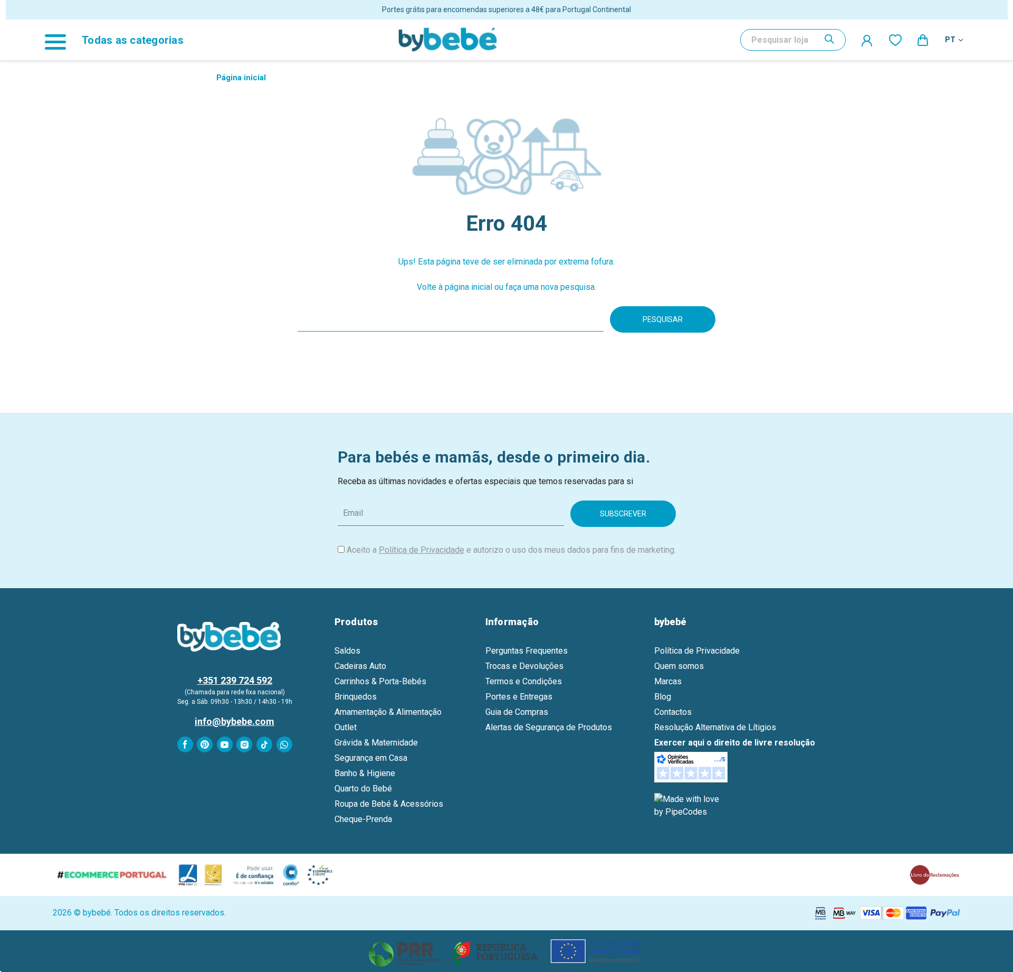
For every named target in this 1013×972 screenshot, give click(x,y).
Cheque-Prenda (363, 819)
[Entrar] (867, 40)
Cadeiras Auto (360, 666)
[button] (507, 951)
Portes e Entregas (518, 697)
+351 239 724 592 (234, 680)
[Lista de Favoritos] (895, 39)
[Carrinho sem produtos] (923, 39)
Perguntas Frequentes (526, 651)
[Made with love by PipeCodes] (688, 805)
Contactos (673, 712)
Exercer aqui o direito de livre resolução (734, 743)
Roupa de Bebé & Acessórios (389, 804)
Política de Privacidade (421, 550)
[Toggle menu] (61, 39)
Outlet (346, 727)
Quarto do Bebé (363, 789)
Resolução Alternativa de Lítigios (715, 727)
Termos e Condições (523, 681)
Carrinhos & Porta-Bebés (380, 681)
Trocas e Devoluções (524, 666)
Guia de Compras (516, 712)
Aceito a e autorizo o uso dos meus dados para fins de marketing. (511, 550)
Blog (662, 697)
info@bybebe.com (234, 721)
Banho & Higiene (365, 773)
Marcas (668, 681)
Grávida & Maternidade (376, 743)
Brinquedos (356, 697)
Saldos (347, 651)
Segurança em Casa (371, 758)
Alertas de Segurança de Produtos (548, 727)
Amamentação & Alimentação (388, 712)
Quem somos (679, 666)
